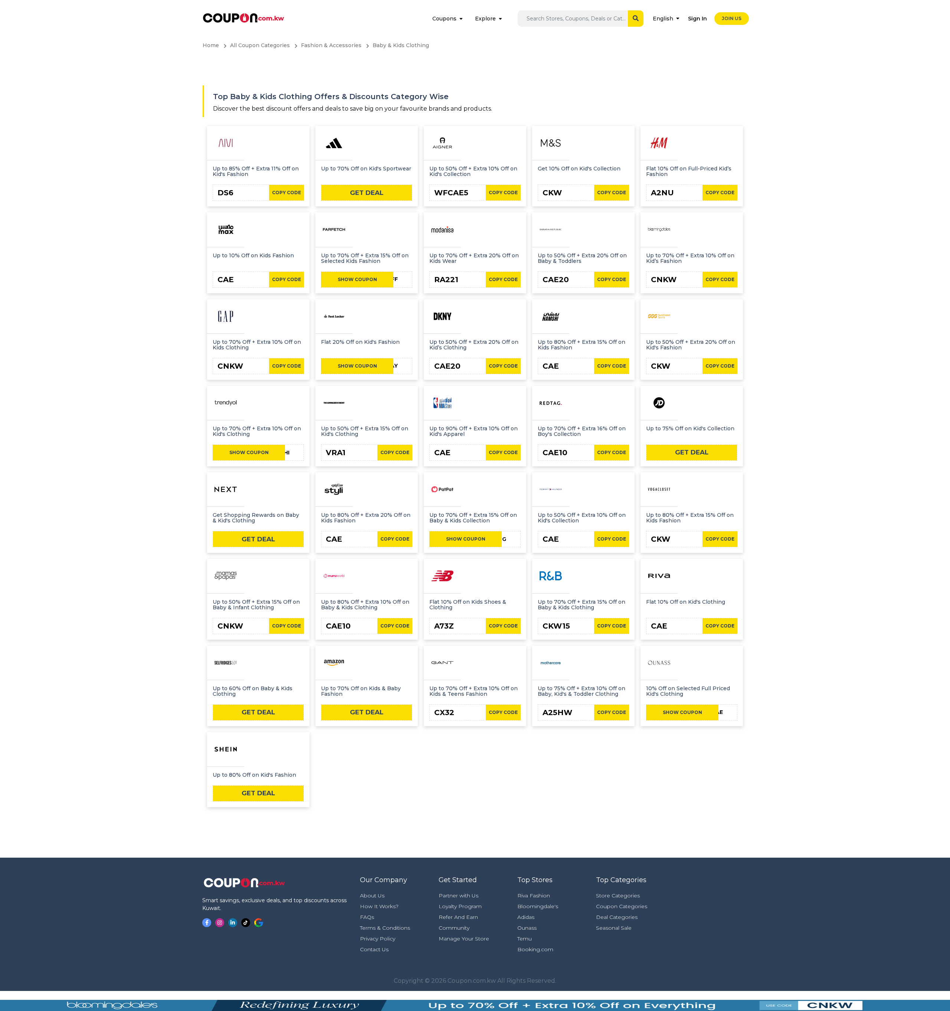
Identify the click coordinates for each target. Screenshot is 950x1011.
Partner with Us (458, 895)
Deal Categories (617, 917)
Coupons (444, 18)
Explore (485, 18)
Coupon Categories (621, 906)
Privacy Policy (377, 938)
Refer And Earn (458, 917)
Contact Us (374, 949)
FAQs (367, 917)
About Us (372, 895)
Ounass (527, 927)
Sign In (697, 18)
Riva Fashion (533, 895)
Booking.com (535, 949)
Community (454, 927)
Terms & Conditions (385, 927)
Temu (524, 938)
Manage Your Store (464, 938)
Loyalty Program (460, 906)
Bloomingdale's (537, 906)
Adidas (525, 917)
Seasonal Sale (614, 927)
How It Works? (379, 906)
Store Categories (618, 895)
